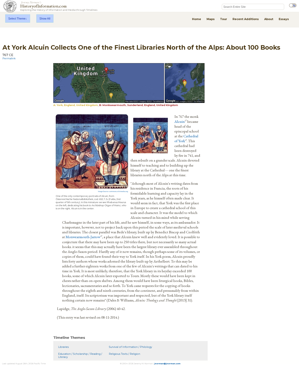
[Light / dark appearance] (293, 5)
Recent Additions (246, 19)
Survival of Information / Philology (130, 347)
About (268, 19)
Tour (223, 19)
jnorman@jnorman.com (167, 363)
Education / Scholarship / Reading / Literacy (80, 355)
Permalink (9, 58)
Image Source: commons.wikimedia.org (113, 191)
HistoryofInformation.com (58, 5)
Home (196, 19)
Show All (44, 18)
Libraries (63, 347)
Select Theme (16, 18)
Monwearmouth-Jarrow (83, 236)
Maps (211, 19)
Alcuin (179, 121)
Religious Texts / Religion (124, 353)
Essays (284, 19)
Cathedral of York (186, 138)
